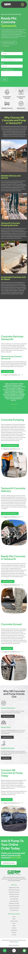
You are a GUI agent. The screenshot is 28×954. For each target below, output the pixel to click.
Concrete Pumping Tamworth (10, 445)
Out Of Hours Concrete (14, 890)
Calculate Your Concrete (9, 42)
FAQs (14, 925)
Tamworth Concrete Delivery (10, 513)
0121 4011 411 (6, 46)
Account (14, 934)
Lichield (24, 365)
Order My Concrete (9, 863)
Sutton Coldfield (10, 365)
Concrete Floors (14, 910)
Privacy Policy (15, 945)
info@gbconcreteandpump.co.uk (11, 374)
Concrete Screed (7, 648)
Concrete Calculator (14, 908)
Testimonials (14, 930)
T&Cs (10, 945)
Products (14, 932)
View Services (6, 758)
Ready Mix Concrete (8, 581)
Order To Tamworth (7, 371)
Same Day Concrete (14, 894)
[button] (14, 950)
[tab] (12, 408)
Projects (14, 928)
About (14, 918)
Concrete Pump (14, 899)
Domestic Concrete (14, 903)
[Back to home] (7, 4)
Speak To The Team (7, 737)
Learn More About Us (8, 716)
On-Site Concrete (14, 896)
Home (14, 916)
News (14, 923)
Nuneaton (17, 365)
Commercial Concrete (14, 905)
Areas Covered (14, 921)
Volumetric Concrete (14, 892)
